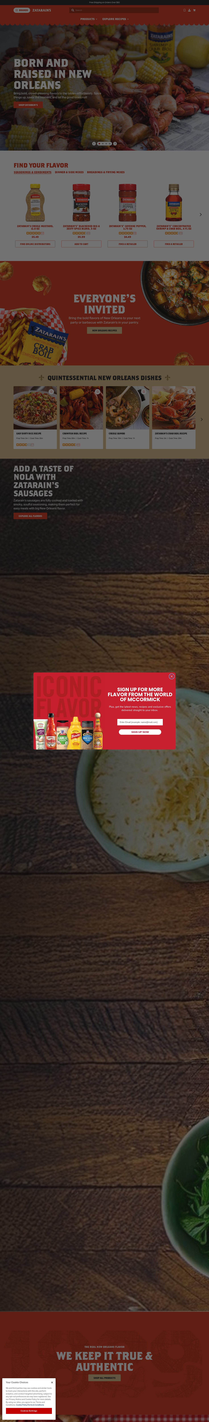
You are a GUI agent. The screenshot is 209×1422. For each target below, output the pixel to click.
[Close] (52, 1382)
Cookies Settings (29, 1411)
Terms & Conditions (35, 1405)
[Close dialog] (171, 676)
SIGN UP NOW (140, 732)
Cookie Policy (21, 1405)
